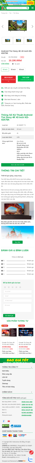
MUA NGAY (8, 79)
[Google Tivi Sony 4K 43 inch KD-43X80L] (25, 332)
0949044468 (26, 415)
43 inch (5, 69)
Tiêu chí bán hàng (8, 387)
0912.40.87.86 (27, 410)
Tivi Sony (16, 13)
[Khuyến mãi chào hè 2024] (17, 2)
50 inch (13, 69)
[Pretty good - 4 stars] (16, 287)
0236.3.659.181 (9, 455)
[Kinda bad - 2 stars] (9, 287)
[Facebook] (3, 421)
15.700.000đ (12, 57)
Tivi (10, 13)
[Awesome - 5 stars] (20, 287)
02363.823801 (27, 413)
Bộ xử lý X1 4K (21, 143)
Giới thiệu (5, 371)
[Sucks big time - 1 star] (5, 287)
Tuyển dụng (6, 380)
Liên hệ (4, 377)
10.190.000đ (15, 60)
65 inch (21, 69)
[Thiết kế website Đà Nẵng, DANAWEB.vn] (21, 461)
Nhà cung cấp (7, 374)
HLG (18, 151)
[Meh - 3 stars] (12, 287)
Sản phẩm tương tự (17, 321)
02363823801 (27, 407)
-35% (22, 57)
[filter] (27, 8)
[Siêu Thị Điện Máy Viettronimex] (4, 8)
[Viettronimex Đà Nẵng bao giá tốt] (17, 360)
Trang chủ (4, 13)
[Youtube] (8, 421)
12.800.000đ (23, 347)
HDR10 (19, 149)
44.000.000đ (6, 347)
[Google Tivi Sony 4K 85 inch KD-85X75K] (9, 332)
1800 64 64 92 (27, 405)
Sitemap (5, 383)
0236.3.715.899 (21, 455)
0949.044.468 (27, 402)
